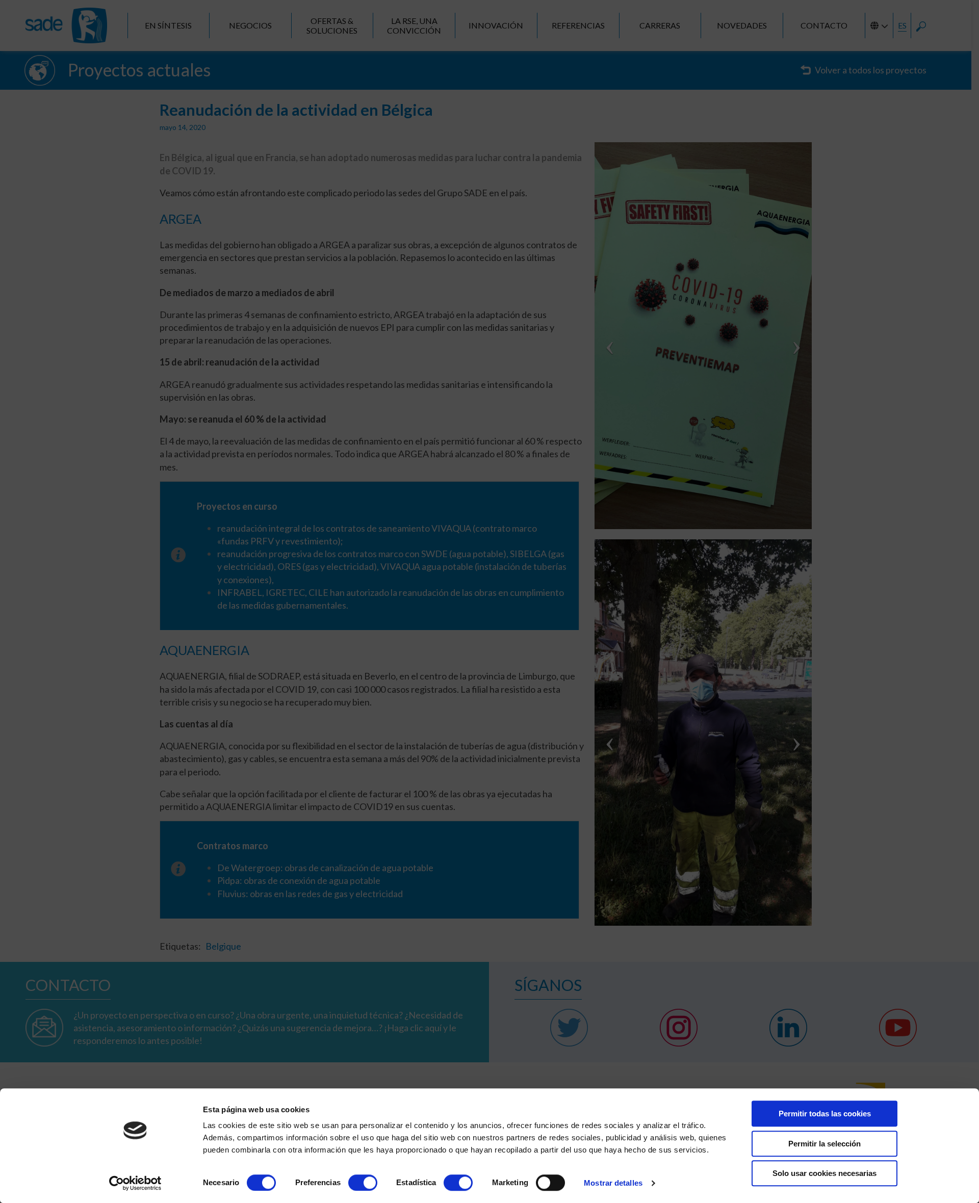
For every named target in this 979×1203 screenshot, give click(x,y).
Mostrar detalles (613, 1183)
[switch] (362, 1182)
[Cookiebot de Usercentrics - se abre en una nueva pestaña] (135, 1183)
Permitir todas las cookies (825, 1113)
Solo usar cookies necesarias (824, 1173)
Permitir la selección (824, 1143)
